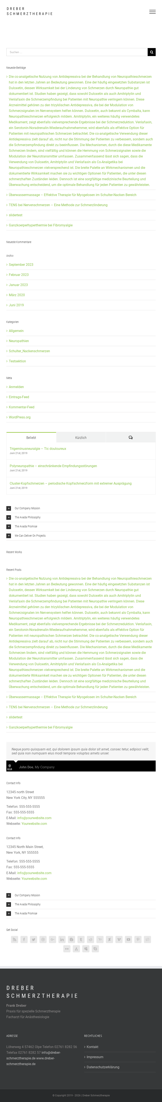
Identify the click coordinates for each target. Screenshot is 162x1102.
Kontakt (92, 1047)
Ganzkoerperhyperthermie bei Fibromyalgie (41, 225)
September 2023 (21, 265)
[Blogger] (71, 939)
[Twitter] (33, 939)
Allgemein (16, 331)
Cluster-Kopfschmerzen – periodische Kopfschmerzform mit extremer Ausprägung (71, 483)
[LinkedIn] (62, 939)
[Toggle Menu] (152, 12)
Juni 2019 (16, 305)
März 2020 (17, 295)
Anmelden (16, 387)
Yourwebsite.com (34, 824)
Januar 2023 (18, 285)
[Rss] (14, 939)
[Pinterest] (138, 939)
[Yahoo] (100, 939)
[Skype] (95, 948)
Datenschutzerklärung (103, 1067)
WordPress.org (20, 417)
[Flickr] (66, 948)
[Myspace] (85, 948)
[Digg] (147, 939)
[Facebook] (24, 939)
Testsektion (17, 361)
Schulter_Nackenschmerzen (29, 351)
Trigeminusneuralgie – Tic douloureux (38, 449)
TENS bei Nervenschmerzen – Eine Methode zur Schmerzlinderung (58, 205)
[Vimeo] (119, 939)
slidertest (15, 215)
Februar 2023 (19, 275)
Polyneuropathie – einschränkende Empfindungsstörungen (53, 466)
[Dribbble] (43, 939)
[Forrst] (76, 948)
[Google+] (52, 939)
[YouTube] (128, 939)
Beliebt (31, 437)
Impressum (95, 1057)
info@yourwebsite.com (34, 818)
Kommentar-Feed (21, 407)
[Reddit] (90, 939)
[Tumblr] (81, 939)
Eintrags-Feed (19, 397)
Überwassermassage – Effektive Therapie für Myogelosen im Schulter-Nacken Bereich (72, 195)
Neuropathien (19, 341)
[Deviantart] (109, 939)
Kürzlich (80, 437)
